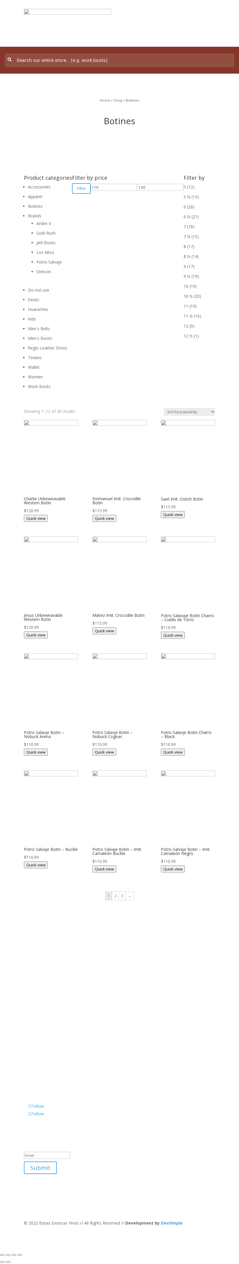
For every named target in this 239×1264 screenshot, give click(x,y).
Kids (32, 319)
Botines (35, 206)
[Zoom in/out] (19, 1255)
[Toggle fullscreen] (14, 1255)
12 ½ (188, 336)
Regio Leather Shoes (47, 348)
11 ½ (188, 316)
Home (105, 100)
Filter (81, 188)
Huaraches (38, 309)
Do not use (38, 290)
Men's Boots (40, 338)
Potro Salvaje (49, 262)
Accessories (39, 187)
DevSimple (172, 1223)
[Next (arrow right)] (8, 1262)
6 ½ (187, 216)
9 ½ (187, 276)
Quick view (35, 518)
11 (186, 306)
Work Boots (39, 386)
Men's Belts (39, 328)
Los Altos (45, 252)
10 (186, 286)
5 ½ (187, 197)
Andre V (43, 223)
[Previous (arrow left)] (2, 1262)
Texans (35, 357)
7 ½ (187, 236)
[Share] (8, 1255)
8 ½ (187, 256)
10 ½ (188, 296)
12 (186, 326)
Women (35, 377)
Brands (34, 216)
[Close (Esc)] (2, 1255)
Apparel (35, 196)
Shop (118, 100)
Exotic (33, 299)
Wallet (34, 367)
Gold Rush (46, 233)
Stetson (43, 271)
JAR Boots (46, 242)
